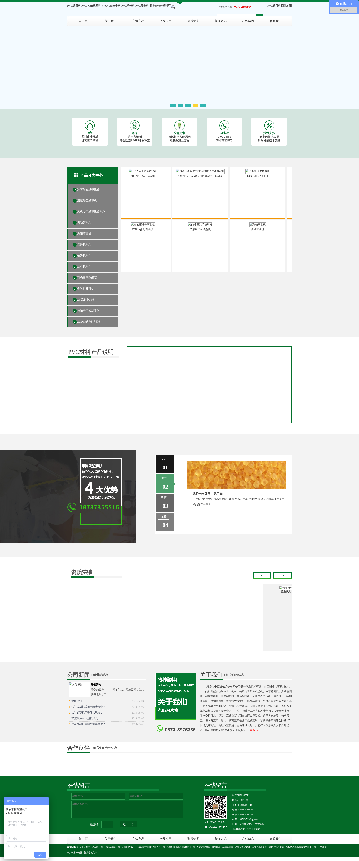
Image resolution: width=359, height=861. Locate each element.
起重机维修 (227, 847)
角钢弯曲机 (84, 233)
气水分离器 (76, 852)
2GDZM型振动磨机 (89, 321)
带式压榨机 (142, 847)
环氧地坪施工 (128, 847)
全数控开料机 (85, 288)
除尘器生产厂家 (157, 847)
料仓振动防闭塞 (87, 277)
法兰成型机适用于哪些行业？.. (107, 706)
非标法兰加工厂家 (307, 847)
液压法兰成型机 (87, 200)
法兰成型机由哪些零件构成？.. (107, 724)
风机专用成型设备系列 (91, 211)
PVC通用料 (274, 5)
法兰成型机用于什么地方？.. (107, 712)
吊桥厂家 (171, 847)
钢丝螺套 (215, 847)
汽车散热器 (291, 847)
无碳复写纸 (84, 847)
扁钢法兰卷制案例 (88, 310)
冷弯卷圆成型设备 (88, 189)
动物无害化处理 (242, 847)
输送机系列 (84, 255)
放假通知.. (107, 701)
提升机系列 (84, 244)
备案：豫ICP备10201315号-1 (154, 858)
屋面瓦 (255, 847)
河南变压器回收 (268, 847)
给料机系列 (84, 266)
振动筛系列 (84, 222)
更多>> (254, 730)
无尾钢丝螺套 (203, 847)
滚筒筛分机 (97, 847)
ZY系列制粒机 (86, 299)
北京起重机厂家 (112, 847)
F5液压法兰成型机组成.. (107, 718)
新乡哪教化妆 (90, 852)
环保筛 (280, 847)
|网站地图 (286, 5)
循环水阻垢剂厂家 (186, 847)
